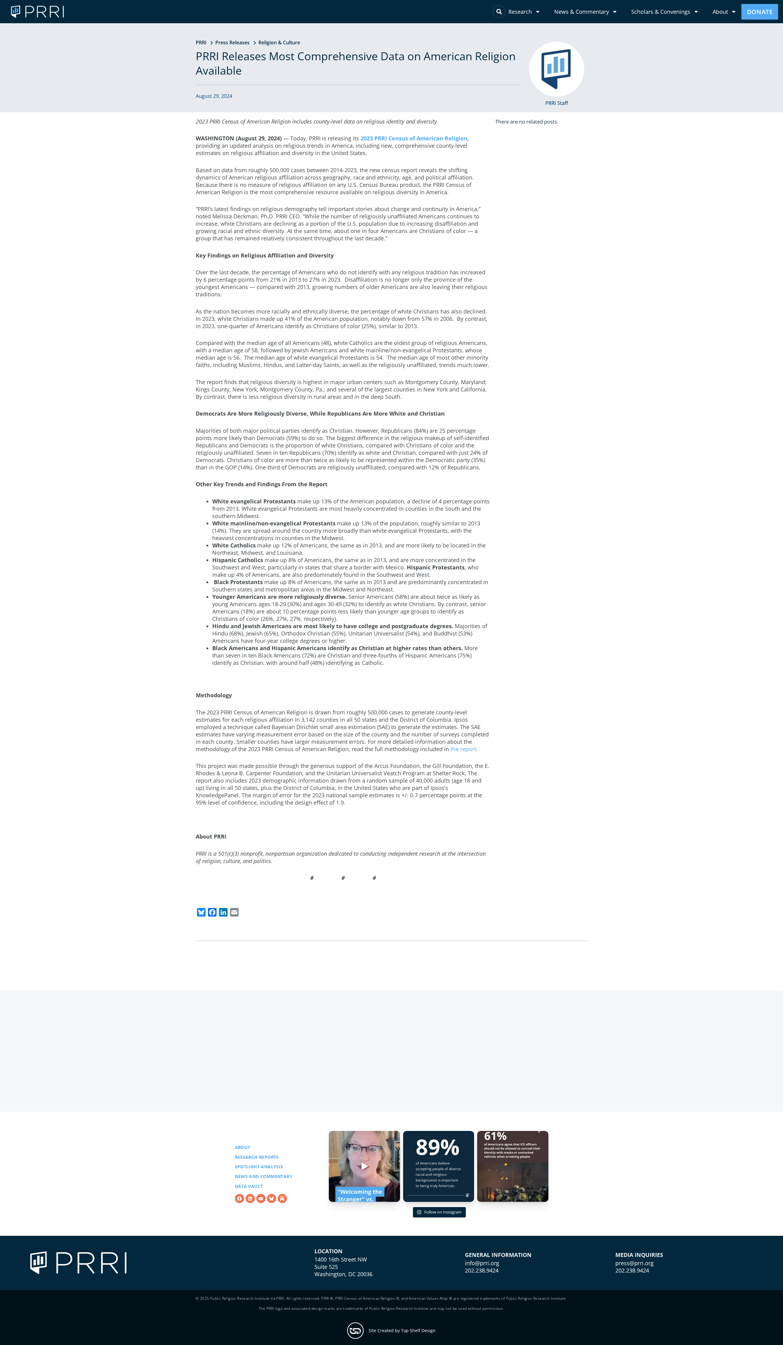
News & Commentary (581, 11)
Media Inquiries (639, 1254)
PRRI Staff (556, 103)
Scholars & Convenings (660, 11)
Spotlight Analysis (259, 1166)
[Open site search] (499, 11)
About (720, 11)
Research (520, 11)
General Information (498, 1254)
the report (463, 749)
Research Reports (257, 1157)
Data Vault (249, 1186)
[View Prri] (271, 1198)
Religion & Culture (279, 42)
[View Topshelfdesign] (355, 1330)
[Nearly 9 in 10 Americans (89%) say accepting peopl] (438, 1166)
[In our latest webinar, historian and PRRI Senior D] (364, 1166)
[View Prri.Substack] (282, 1198)
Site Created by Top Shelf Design (402, 1330)
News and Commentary (264, 1176)
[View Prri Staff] (556, 69)
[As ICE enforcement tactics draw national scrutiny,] (512, 1166)
